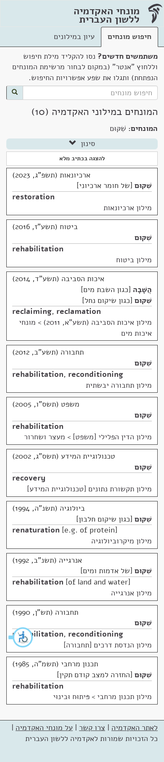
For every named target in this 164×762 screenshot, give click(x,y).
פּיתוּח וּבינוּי (71, 697)
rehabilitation (37, 249)
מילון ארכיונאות (127, 208)
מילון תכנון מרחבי (124, 697)
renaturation (36, 530)
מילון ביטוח (134, 260)
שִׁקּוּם (143, 185)
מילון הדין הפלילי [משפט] (112, 437)
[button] (21, 637)
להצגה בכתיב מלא (82, 158)
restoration (33, 197)
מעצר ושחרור (44, 437)
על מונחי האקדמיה (44, 728)
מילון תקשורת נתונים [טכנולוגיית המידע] (89, 489)
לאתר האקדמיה (134, 728)
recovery (28, 478)
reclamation (78, 311)
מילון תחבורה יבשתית (119, 385)
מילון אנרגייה (131, 593)
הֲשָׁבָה (142, 289)
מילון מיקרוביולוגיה (121, 541)
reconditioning (95, 374)
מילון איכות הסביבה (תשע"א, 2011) (97, 322)
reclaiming (32, 311)
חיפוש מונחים (129, 36)
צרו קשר (92, 728)
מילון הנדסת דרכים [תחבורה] (107, 645)
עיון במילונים (74, 36)
